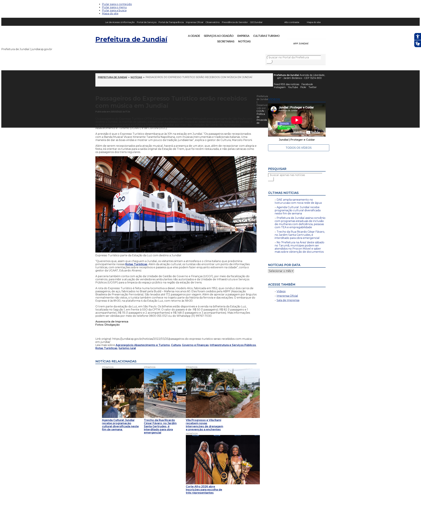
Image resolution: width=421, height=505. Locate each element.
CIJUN (260, 111)
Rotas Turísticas (136, 264)
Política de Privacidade (262, 118)
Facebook (307, 84)
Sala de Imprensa (288, 300)
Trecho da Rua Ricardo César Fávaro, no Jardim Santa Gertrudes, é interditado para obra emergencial (300, 235)
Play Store (318, 44)
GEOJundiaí (256, 22)
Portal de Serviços (146, 22)
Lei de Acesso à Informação (120, 22)
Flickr (318, 35)
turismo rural (127, 348)
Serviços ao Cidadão (219, 35)
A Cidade (194, 35)
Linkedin (312, 35)
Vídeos (281, 291)
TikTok (301, 35)
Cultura (176, 345)
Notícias (244, 41)
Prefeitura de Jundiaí (131, 39)
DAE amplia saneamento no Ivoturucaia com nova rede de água (298, 201)
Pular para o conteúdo (117, 4)
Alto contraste (291, 22)
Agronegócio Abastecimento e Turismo (143, 345)
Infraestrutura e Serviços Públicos (233, 345)
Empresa (243, 35)
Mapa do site (110, 13)
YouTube (307, 35)
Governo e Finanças (195, 345)
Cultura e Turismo (266, 35)
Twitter (313, 87)
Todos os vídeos (299, 147)
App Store (312, 44)
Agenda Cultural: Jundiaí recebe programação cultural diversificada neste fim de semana (298, 210)
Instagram (296, 35)
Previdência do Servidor (235, 22)
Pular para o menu (114, 7)
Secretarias (225, 41)
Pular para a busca (114, 10)
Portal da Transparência (171, 22)
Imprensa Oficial (194, 22)
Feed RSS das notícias (286, 84)
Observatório (212, 22)
